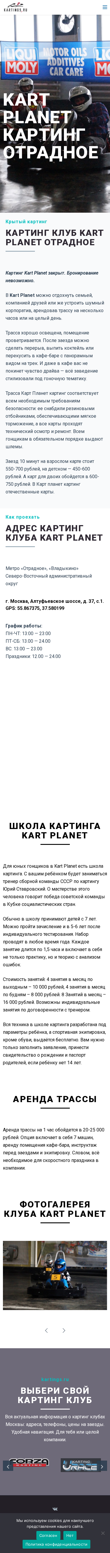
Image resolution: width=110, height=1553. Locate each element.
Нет (70, 1535)
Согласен (48, 1535)
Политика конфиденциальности (57, 1544)
